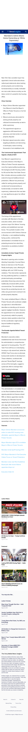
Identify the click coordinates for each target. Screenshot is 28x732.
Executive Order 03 (7, 472)
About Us (5, 699)
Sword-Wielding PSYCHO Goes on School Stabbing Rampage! (11, 584)
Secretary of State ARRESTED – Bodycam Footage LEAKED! (11, 646)
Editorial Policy (9, 703)
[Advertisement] (14, 15)
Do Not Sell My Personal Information (14, 710)
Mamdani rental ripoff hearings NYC (12, 450)
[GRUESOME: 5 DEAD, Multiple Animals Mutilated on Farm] (14, 507)
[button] (2, 32)
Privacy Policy (13, 707)
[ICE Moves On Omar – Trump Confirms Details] (14, 528)
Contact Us (13, 699)
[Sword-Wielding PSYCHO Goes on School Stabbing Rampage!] (14, 576)
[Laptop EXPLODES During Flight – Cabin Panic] (14, 555)
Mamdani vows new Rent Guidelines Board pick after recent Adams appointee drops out (13, 464)
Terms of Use (18, 703)
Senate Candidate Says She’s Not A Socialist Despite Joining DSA (12, 613)
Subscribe (21, 699)
